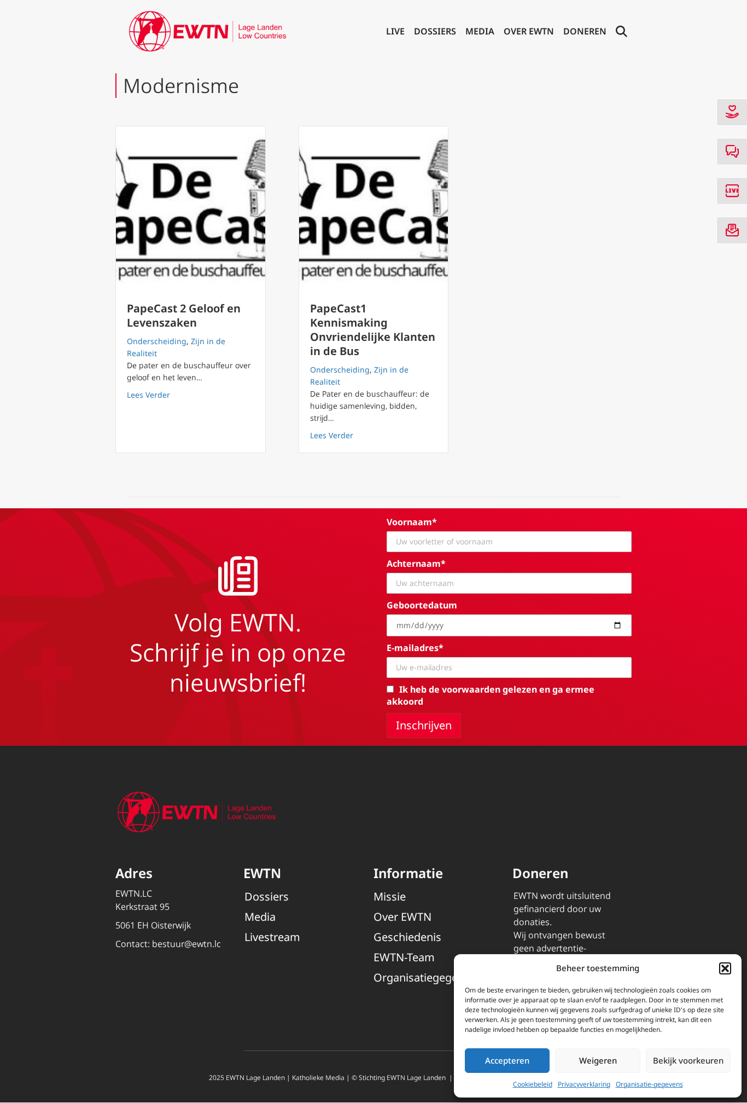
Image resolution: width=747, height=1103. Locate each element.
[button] (725, 968)
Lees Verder (148, 394)
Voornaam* (412, 522)
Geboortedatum (422, 605)
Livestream (272, 937)
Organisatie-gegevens (649, 1084)
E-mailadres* (415, 648)
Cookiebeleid (532, 1084)
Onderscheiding (156, 341)
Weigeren (598, 1060)
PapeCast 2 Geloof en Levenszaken (184, 315)
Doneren (584, 31)
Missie (390, 896)
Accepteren (507, 1060)
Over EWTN (529, 31)
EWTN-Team (404, 957)
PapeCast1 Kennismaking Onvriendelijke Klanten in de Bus (372, 329)
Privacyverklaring (584, 1084)
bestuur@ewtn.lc (186, 944)
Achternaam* (416, 564)
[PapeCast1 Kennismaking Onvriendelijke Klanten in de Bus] (373, 208)
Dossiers (435, 31)
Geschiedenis (407, 937)
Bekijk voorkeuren (688, 1060)
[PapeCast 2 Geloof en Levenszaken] (190, 208)
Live (395, 31)
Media (479, 31)
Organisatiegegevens (427, 977)
